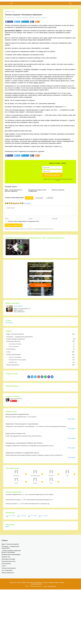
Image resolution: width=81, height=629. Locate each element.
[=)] (5, 203)
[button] (9, 22)
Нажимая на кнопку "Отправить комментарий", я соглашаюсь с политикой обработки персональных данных (29, 228)
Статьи (40, 352)
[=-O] (17, 203)
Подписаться (40, 285)
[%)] (21, 203)
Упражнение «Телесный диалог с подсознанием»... (22, 424)
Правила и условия (54, 582)
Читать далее (71, 419)
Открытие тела (42, 362)
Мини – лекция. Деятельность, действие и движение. (13, 190)
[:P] (13, 203)
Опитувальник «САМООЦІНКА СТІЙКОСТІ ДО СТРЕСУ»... (25, 443)
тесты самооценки (42, 346)
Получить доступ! (52, 175)
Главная (11, 582)
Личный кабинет (38, 582)
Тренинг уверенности (40, 365)
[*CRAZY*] (22, 203)
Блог (16, 582)
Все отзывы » (10, 322)
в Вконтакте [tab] (39, 198)
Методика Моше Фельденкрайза (42, 359)
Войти (7, 526)
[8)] (7, 203)
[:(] (9, 203)
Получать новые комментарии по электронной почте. (23, 221)
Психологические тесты (40, 341)
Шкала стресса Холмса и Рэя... (16, 433)
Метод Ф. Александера (42, 357)
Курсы (19, 582)
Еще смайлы (27, 203)
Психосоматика (40, 349)
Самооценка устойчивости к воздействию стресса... (23, 453)
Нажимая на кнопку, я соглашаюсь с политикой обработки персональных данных (58, 180)
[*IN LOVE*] (19, 203)
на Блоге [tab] (29, 198)
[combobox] (32, 276)
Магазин (24, 582)
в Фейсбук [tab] (49, 198)
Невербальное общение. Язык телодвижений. (37, 190)
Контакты (45, 582)
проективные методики (42, 344)
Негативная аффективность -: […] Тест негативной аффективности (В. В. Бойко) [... (30, 494)
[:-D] (15, 203)
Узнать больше (18, 306)
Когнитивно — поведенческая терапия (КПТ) (19, 336)
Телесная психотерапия (40, 354)
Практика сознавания (58, 190)
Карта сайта (30, 582)
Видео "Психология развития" (40, 334)
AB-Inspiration (52, 586)
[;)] (11, 203)
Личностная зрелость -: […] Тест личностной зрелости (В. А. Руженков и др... (28, 503)
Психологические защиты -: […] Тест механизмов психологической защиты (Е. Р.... (30, 499)
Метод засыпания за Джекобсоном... (18, 414)
